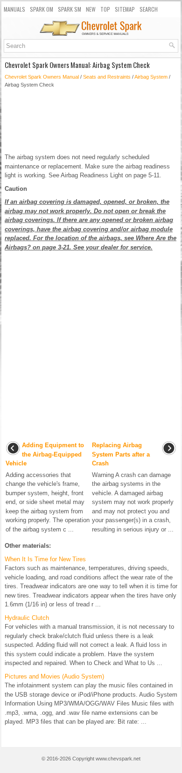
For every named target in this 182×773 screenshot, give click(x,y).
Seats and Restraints (107, 77)
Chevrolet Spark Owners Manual (42, 77)
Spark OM (41, 9)
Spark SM (69, 9)
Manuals (14, 9)
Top (105, 9)
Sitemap (125, 9)
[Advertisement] (91, 120)
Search (149, 9)
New (91, 9)
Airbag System (151, 77)
